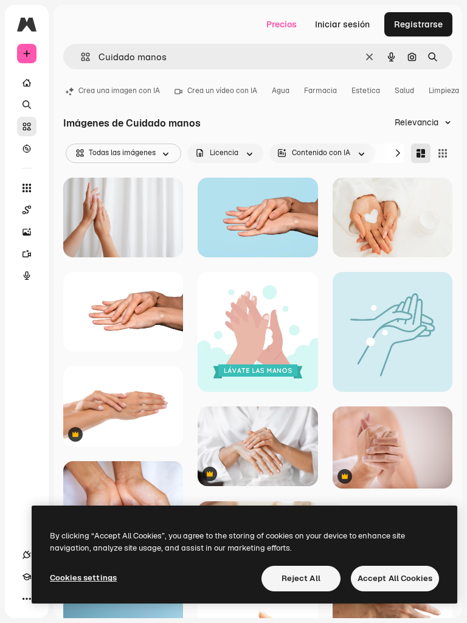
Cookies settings (83, 578)
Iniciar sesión (342, 24)
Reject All (301, 578)
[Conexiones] (26, 555)
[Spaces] (26, 210)
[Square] (442, 153)
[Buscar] (26, 104)
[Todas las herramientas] (26, 188)
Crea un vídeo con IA (222, 91)
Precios (281, 24)
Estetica (365, 91)
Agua (280, 91)
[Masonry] (421, 153)
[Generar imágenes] (26, 232)
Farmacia (320, 91)
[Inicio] (26, 82)
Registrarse (418, 24)
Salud (404, 91)
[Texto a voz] (26, 275)
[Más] (26, 598)
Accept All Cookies (395, 578)
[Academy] (26, 576)
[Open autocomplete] (80, 56)
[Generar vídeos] (26, 253)
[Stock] (26, 126)
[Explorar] (26, 148)
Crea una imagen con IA (119, 91)
